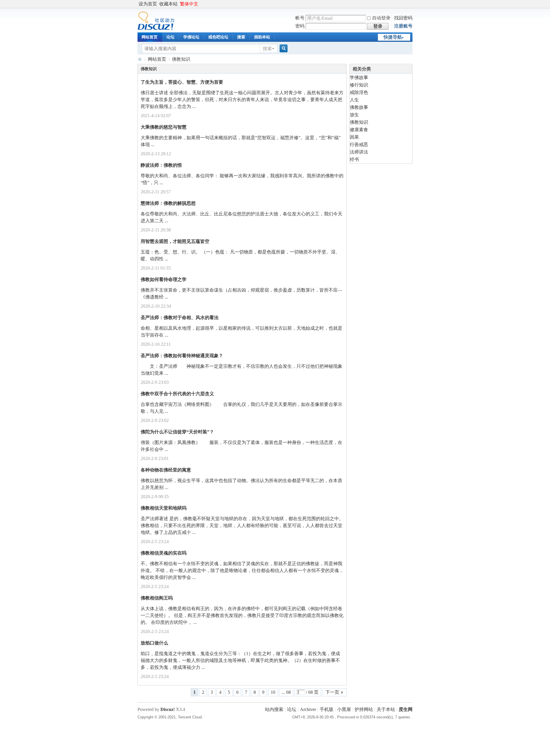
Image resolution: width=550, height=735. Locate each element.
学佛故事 (359, 77)
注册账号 (403, 25)
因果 (354, 137)
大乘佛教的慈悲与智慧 (163, 127)
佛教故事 (359, 107)
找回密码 (403, 17)
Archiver (308, 709)
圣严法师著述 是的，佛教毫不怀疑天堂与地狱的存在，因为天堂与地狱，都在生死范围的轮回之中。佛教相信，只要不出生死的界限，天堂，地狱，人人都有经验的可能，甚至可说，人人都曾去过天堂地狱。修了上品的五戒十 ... (242, 525)
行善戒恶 (359, 144)
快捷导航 (393, 37)
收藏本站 (168, 3)
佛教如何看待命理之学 (163, 279)
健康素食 (359, 129)
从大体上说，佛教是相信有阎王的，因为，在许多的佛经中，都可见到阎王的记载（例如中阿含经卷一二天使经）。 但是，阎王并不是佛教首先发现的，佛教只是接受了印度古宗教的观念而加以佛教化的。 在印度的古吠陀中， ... (242, 615)
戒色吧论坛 (218, 37)
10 (273, 692)
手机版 (326, 709)
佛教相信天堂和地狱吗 (163, 508)
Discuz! (167, 709)
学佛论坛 (191, 37)
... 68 (286, 692)
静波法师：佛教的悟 (161, 165)
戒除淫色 (359, 92)
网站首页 (150, 37)
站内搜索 (274, 709)
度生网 (140, 59)
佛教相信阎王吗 (157, 598)
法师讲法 (359, 152)
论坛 (170, 37)
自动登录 (381, 17)
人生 (354, 99)
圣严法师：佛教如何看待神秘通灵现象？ (182, 355)
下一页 (332, 692)
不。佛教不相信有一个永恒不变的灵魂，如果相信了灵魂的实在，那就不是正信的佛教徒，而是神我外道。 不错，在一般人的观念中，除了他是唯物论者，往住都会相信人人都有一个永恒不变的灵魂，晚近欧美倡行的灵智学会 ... (242, 570)
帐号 (300, 17)
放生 (354, 114)
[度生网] (156, 28)
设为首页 (148, 3)
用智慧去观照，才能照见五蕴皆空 (175, 241)
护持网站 (364, 709)
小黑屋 (344, 709)
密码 (300, 25)
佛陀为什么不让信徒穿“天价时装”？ (177, 431)
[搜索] (282, 48)
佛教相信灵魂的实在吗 (163, 553)
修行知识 (359, 84)
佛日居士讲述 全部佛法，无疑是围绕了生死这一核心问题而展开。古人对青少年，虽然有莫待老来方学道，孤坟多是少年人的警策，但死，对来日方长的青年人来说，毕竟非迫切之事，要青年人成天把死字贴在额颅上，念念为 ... (242, 99)
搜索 (241, 37)
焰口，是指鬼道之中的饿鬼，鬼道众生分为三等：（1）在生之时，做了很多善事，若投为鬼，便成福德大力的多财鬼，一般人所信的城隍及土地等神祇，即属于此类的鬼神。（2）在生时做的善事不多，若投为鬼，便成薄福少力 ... (240, 660)
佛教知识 (359, 122)
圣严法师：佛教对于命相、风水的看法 (180, 317)
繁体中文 (189, 3)
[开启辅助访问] (411, 4)
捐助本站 (262, 37)
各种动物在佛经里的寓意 (166, 469)
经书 (354, 159)
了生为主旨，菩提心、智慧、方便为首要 (182, 82)
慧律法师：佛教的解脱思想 (168, 203)
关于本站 (386, 709)
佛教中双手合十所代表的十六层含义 (177, 393)
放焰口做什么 (154, 642)
